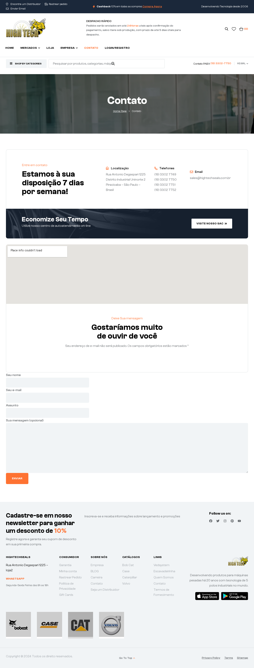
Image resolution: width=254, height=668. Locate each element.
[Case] (49, 624)
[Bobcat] (18, 624)
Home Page (120, 111)
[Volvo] (111, 624)
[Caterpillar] (80, 624)
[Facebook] (210, 521)
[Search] (113, 63)
